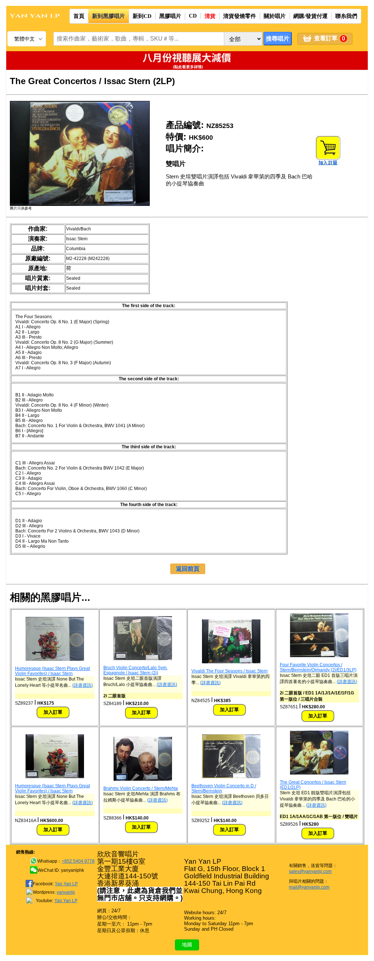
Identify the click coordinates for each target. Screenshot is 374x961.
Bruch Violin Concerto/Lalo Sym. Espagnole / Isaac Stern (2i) (135, 670)
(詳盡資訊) (82, 685)
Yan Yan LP (66, 883)
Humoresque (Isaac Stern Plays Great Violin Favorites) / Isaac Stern (52, 671)
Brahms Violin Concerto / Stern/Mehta (140, 788)
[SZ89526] (319, 773)
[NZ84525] (231, 661)
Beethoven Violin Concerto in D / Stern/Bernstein (223, 788)
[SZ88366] (143, 779)
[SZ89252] (231, 776)
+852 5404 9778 (78, 861)
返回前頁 (187, 569)
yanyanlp (66, 892)
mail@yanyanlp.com (309, 887)
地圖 (187, 944)
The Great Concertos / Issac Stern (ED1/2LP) (313, 785)
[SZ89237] (55, 659)
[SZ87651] (319, 655)
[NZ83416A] (55, 776)
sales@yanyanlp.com (310, 871)
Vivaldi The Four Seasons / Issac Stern (229, 671)
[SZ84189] (143, 658)
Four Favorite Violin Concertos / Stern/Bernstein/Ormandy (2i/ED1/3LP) (318, 667)
